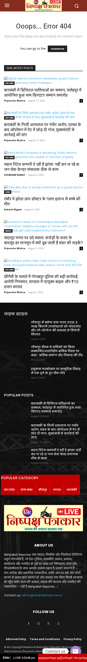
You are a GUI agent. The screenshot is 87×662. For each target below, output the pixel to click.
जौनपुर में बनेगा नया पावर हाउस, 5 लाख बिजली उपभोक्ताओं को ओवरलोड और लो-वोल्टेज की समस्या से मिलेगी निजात (56, 328)
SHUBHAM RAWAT (14, 174)
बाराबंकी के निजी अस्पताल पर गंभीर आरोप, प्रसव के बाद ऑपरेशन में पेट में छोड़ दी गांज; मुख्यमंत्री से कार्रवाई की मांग (42, 129)
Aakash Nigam (13, 209)
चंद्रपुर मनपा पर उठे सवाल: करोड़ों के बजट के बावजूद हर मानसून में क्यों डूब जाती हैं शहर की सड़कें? (43, 240)
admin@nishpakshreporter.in (41, 595)
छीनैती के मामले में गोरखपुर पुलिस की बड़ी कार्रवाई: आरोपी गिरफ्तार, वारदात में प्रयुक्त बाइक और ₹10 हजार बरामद (41, 281)
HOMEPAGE (57, 48)
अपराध (7, 192)
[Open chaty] (75, 651)
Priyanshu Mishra (14, 100)
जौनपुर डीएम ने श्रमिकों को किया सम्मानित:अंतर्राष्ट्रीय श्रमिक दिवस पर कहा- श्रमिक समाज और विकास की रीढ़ (57, 351)
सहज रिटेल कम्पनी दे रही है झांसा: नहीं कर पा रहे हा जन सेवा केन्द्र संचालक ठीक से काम (41, 167)
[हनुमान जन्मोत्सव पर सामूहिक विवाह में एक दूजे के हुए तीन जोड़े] (16, 375)
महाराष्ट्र (8, 230)
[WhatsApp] (58, 624)
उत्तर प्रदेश (9, 83)
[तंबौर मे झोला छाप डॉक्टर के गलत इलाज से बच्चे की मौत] (43, 189)
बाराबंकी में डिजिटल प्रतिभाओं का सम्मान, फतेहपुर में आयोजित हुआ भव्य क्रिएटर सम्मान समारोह (42, 93)
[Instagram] (38, 624)
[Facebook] (29, 624)
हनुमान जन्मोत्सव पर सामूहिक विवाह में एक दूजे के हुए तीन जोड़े (56, 371)
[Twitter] (48, 624)
